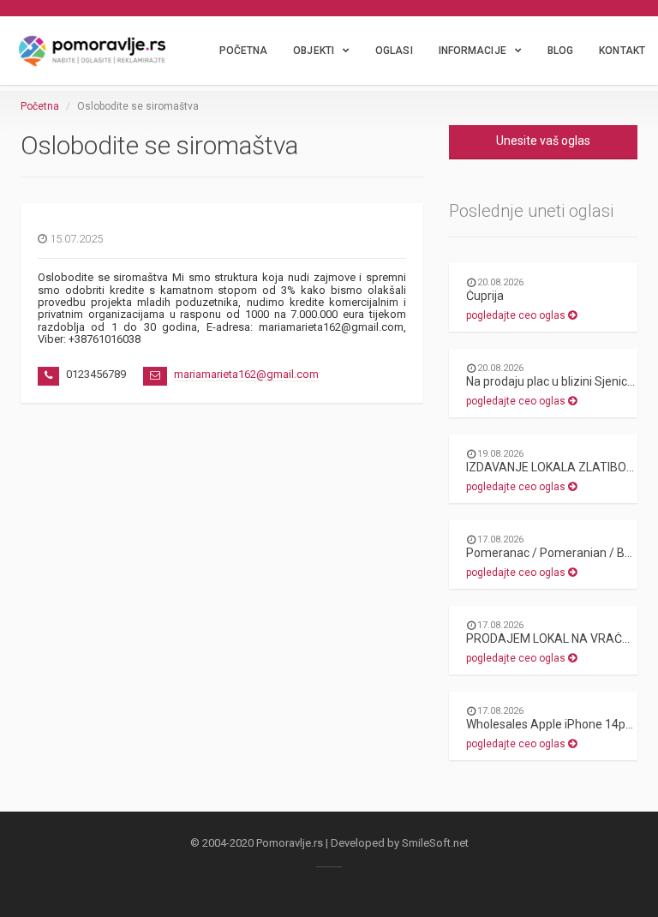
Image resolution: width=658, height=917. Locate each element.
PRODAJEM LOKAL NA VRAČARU (556, 638)
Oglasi (394, 51)
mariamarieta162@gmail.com (246, 374)
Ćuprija (485, 296)
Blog (560, 51)
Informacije (472, 51)
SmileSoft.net (435, 842)
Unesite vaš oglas (543, 140)
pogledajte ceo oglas (517, 315)
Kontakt (622, 51)
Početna (243, 51)
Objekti (313, 51)
